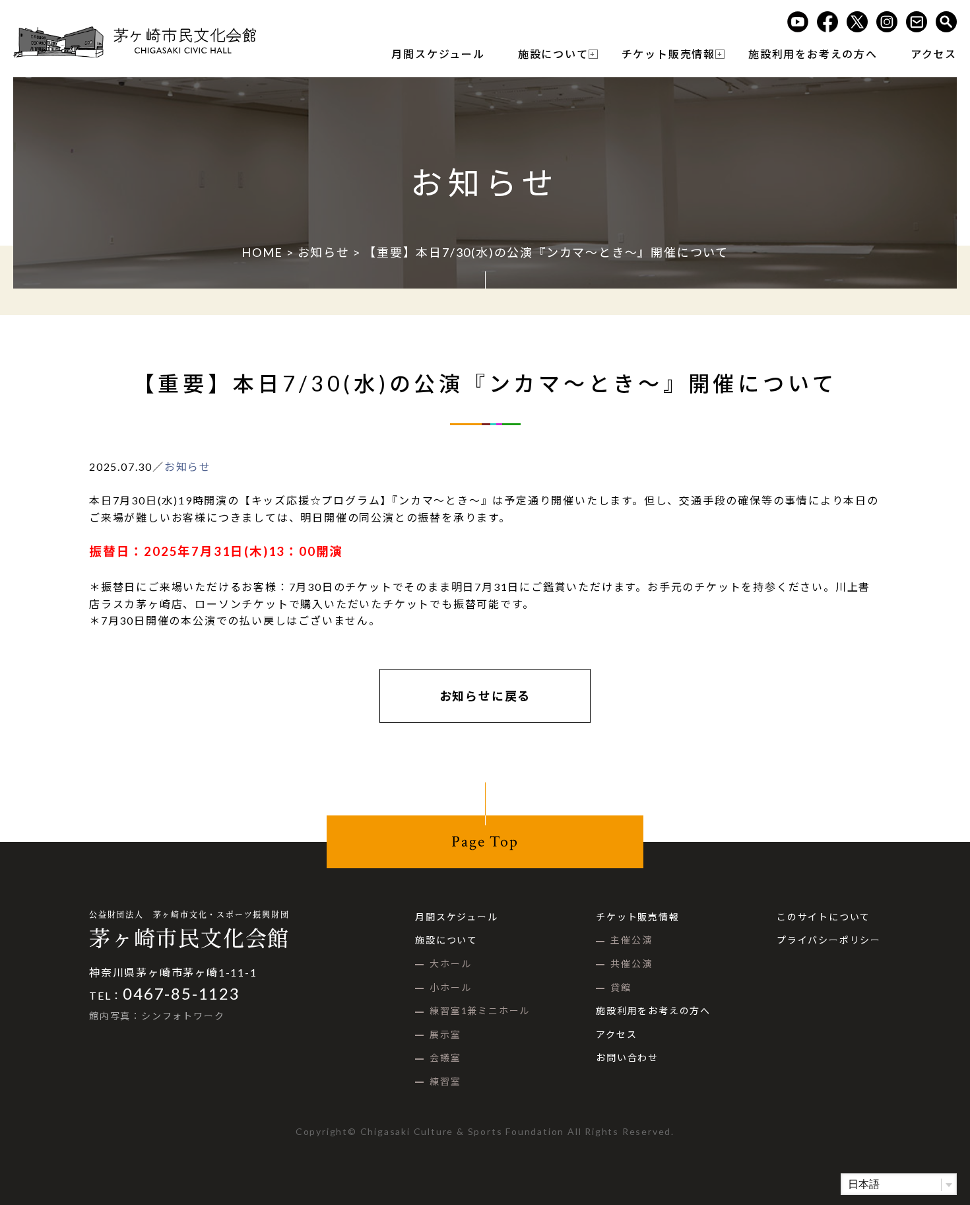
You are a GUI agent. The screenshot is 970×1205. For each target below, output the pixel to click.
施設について (553, 54)
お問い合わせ (627, 1057)
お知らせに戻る (485, 696)
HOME (262, 252)
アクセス (934, 54)
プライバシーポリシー (829, 940)
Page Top (484, 841)
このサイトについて (823, 916)
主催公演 (631, 940)
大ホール (450, 963)
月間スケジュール (437, 54)
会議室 (445, 1057)
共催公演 (631, 963)
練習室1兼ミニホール (480, 1010)
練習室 (445, 1081)
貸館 (620, 987)
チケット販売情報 (668, 54)
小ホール (450, 987)
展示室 (445, 1034)
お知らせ (324, 252)
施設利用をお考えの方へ (813, 54)
